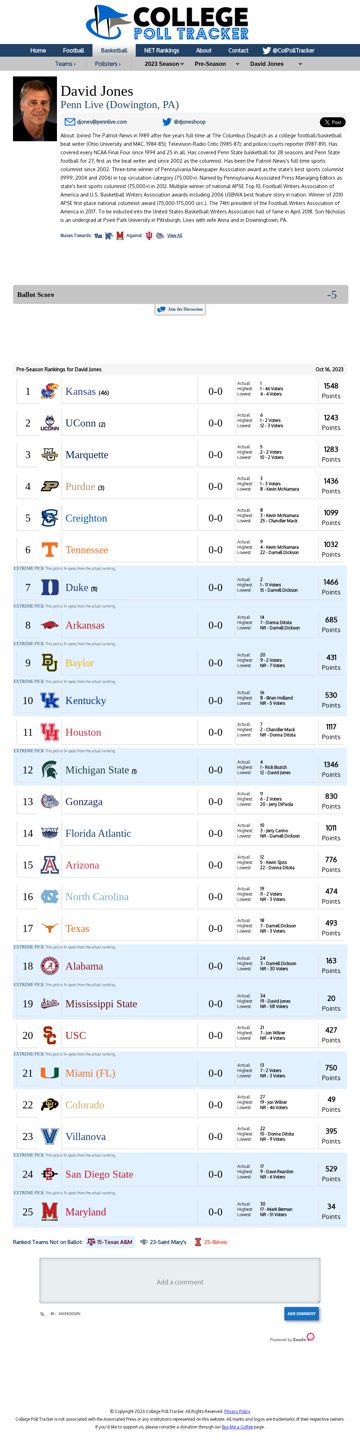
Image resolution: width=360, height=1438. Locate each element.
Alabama (84, 966)
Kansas (80, 391)
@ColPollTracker (293, 50)
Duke (76, 587)
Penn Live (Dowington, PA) (119, 104)
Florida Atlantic (98, 833)
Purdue (80, 486)
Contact (239, 50)
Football (73, 50)
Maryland (85, 1212)
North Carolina (97, 896)
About (204, 50)
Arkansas (85, 625)
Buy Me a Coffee (237, 1427)
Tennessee (86, 549)
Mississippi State (101, 1003)
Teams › (65, 63)
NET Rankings (161, 50)
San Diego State (99, 1174)
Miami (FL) (90, 1073)
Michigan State (97, 770)
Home (38, 50)
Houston (83, 732)
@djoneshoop (190, 122)
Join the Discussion (185, 309)
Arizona (82, 865)
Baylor (79, 662)
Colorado (84, 1104)
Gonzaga (84, 801)
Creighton (86, 518)
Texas (77, 928)
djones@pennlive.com (102, 122)
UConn (80, 423)
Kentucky (85, 700)
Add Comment (302, 1313)
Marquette (86, 454)
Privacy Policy (237, 1411)
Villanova (85, 1136)
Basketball (114, 50)
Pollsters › (108, 63)
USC (75, 1035)
